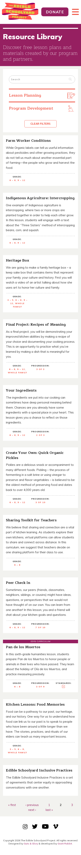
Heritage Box (17, 260)
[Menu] (73, 12)
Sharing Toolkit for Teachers (31, 520)
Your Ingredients (21, 390)
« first (12, 805)
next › (32, 810)
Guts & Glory (31, 843)
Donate (55, 11)
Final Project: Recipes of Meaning (36, 324)
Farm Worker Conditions (28, 141)
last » (49, 810)
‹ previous (32, 805)
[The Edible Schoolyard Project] (20, 12)
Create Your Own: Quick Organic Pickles (35, 455)
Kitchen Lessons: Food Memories (35, 704)
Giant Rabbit (65, 843)
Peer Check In (18, 583)
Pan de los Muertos (23, 647)
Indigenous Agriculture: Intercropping (40, 198)
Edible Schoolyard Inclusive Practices (39, 770)
